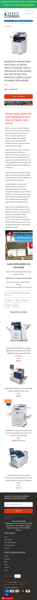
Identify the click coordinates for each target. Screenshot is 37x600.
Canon (6, 556)
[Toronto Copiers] (11, 14)
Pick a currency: (9, 576)
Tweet (8, 301)
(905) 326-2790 (27, 287)
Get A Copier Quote (9, 545)
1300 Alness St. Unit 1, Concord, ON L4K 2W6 (18, 523)
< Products (7, 26)
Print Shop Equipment (10, 542)
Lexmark (6, 567)
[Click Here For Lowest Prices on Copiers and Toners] (18, 21)
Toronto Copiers (13, 582)
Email (16, 305)
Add (8, 305)
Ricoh (5, 561)
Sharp (5, 570)
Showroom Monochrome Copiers (20, 293)
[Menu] (27, 11)
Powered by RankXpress (11, 587)
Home (5, 537)
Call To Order (18, 96)
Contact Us (7, 548)
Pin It (25, 301)
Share (17, 301)
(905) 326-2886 (27, 5)
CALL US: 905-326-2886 (18, 521)
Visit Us (8, 272)
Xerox (6, 85)
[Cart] (31, 11)
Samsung (6, 559)
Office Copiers (8, 539)
